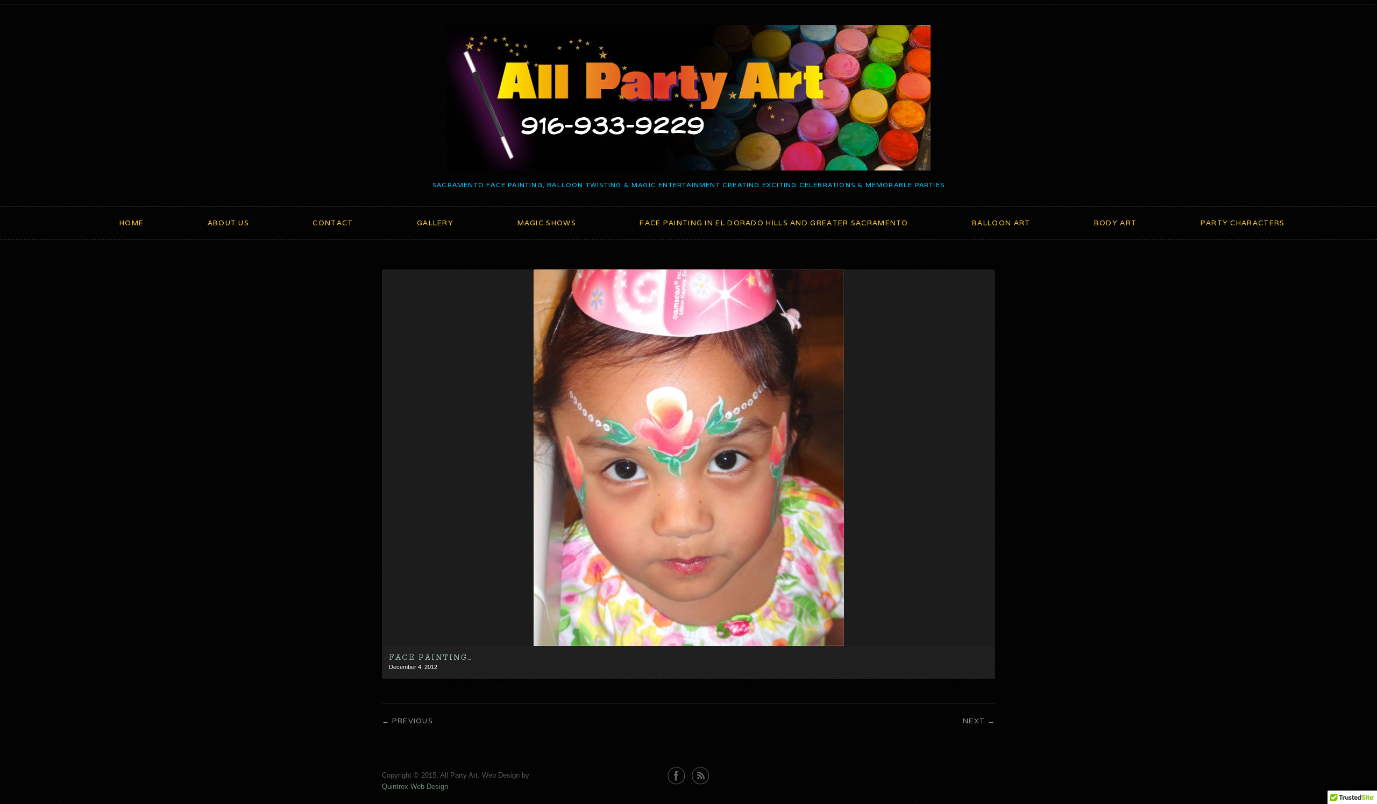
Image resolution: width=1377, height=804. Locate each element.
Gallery (435, 222)
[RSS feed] (700, 775)
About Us (228, 222)
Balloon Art (1001, 222)
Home (131, 222)
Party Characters (1243, 222)
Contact (333, 222)
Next (974, 720)
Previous (412, 720)
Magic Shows (546, 222)
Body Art (1115, 222)
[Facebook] (676, 775)
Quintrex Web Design (415, 786)
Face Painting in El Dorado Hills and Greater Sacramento (774, 222)
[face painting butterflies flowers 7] (689, 643)
